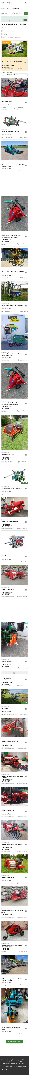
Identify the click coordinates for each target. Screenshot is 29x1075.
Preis (3, 37)
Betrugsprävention (16, 1063)
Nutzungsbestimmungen (13, 1060)
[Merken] (25, 62)
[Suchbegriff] (26, 13)
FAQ (20, 1062)
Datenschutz (4, 1062)
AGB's (23, 1060)
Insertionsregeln (5, 1063)
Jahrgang (4, 34)
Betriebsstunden (13, 34)
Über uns (3, 1060)
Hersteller (13, 30)
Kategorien (4, 13)
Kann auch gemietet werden (13, 37)
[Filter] (2, 31)
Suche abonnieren (7, 72)
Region (7, 30)
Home (3, 8)
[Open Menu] (26, 3)
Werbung (16, 1062)
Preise (11, 1062)
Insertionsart (21, 30)
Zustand (21, 34)
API (23, 1063)
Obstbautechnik (15, 8)
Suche (7, 8)
